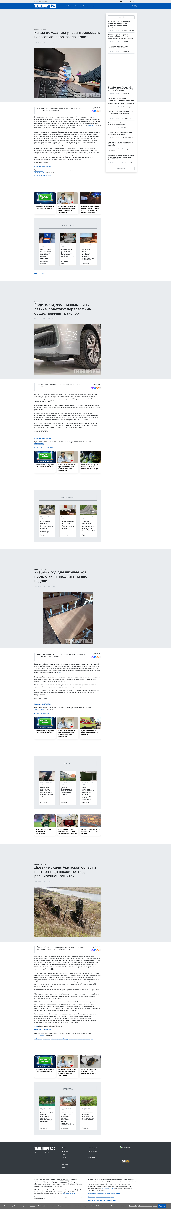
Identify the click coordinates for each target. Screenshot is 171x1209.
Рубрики (69, 6)
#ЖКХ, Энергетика (128, 107)
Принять (162, 1206)
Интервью (65, 1151)
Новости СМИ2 (39, 273)
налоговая (47, 175)
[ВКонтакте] (95, 111)
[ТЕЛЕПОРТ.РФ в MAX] (121, 1)
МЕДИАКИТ (92, 1157)
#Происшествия (66, 535)
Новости (61, 6)
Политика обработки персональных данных (101, 1197)
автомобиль (48, 447)
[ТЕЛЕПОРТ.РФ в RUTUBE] (133, 1)
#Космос (126, 41)
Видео (63, 1154)
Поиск (63, 1167)
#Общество (85, 263)
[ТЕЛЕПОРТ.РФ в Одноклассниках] (128, 1)
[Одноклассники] (97, 111)
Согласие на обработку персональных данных (102, 1200)
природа (47, 1039)
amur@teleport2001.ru (69, 1193)
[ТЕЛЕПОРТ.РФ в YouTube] (136, 1)
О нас (63, 1161)
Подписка (65, 1164)
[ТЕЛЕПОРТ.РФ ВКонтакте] (126, 1)
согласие (32, 1206)
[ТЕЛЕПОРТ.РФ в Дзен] (130, 1)
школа (46, 713)
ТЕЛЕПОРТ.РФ (39, 172)
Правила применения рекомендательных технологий (104, 1193)
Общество (38, 175)
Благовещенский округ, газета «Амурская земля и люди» (72, 1039)
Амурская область (81, 6)
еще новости (121, 168)
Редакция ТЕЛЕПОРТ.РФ (42, 166)
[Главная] (45, 6)
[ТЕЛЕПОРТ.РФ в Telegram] (123, 1)
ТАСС (61, 672)
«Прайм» (91, 125)
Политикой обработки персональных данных (143, 1206)
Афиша (92, 6)
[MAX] (92, 111)
